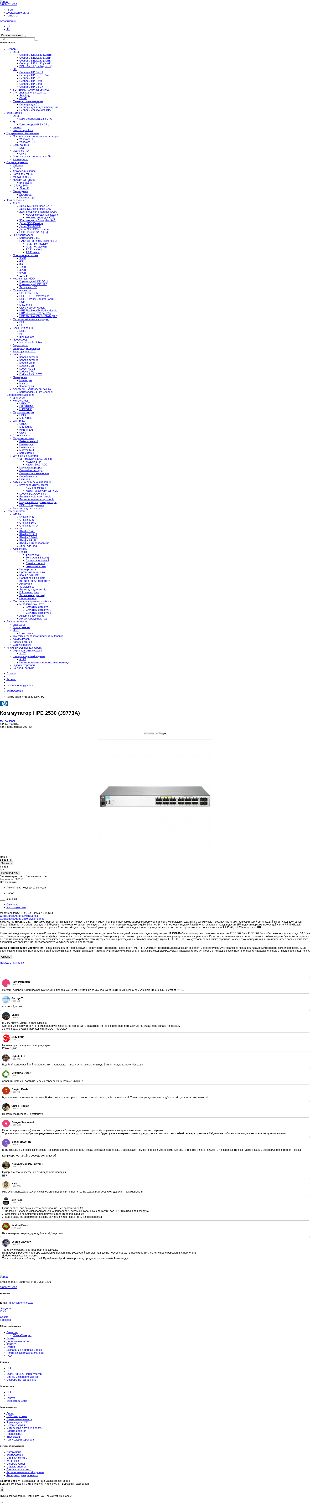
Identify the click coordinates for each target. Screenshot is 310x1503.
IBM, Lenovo (26, 336)
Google (4, 1317)
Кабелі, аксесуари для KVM (42, 490)
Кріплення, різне (29, 592)
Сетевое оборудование (20, 394)
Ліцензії (24, 188)
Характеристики (16, 907)
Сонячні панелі (22, 644)
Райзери (18, 165)
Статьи (10, 1347)
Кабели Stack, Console (32, 493)
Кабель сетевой (28, 441)
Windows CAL (27, 142)
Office (22, 153)
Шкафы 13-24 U (28, 537)
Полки (23, 551)
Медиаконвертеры (30, 467)
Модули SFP (33, 461)
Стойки (17, 514)
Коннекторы (26, 453)
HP (15, 69)
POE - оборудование (31, 505)
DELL (16, 52)
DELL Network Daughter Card (36, 299)
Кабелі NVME (27, 368)
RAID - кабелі (34, 249)
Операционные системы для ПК (32, 156)
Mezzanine (25, 304)
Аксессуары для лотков (33, 618)
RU (8, 29)
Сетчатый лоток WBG (39, 610)
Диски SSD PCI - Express (34, 229)
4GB (22, 261)
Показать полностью (12, 962)
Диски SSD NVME (30, 226)
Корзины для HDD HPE (33, 284)
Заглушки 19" (27, 586)
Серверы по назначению (28, 101)
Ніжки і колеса (27, 598)
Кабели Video (27, 363)
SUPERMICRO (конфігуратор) (31, 89)
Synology (24, 95)
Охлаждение (20, 191)
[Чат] (1, 1487)
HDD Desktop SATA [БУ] (33, 232)
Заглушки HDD (28, 287)
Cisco (22, 432)
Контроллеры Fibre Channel (36, 392)
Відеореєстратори (24, 665)
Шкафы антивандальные (34, 543)
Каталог (11, 679)
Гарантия (12, 1332)
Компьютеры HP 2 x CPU (34, 124)
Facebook (5, 1319)
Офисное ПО (21, 150)
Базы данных (21, 145)
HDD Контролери (23, 235)
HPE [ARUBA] (27, 429)
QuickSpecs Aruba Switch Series (19, 915)
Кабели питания (28, 357)
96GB (22, 258)
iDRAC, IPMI (20, 185)
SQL (22, 147)
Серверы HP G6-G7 (31, 86)
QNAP (23, 98)
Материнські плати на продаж (31, 319)
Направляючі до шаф (32, 578)
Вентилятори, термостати (34, 580)
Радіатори (25, 194)
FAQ (9, 1355)
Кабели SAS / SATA (30, 374)
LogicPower (26, 633)
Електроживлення (17, 621)
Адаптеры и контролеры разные (32, 389)
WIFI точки (19, 421)
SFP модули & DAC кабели (35, 458)
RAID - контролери (37, 243)
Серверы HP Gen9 (30, 81)
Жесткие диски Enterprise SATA (38, 211)
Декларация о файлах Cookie (24, 1349)
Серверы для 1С (29, 104)
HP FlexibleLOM (28, 293)
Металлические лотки (32, 604)
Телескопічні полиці (37, 557)
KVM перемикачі (36, 487)
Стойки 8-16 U (27, 522)
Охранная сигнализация (27, 650)
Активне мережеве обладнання (32, 482)
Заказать (6, 863)
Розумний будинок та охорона (24, 647)
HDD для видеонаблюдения (42, 214)
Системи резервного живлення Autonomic (38, 636)
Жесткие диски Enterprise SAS (37, 220)
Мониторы (25, 380)
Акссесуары (20, 548)
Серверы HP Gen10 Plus (34, 75)
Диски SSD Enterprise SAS (35, 208)
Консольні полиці (36, 566)
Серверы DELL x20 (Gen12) (35, 63)
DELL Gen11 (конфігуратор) (35, 66)
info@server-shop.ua (21, 1302)
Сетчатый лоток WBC (39, 607)
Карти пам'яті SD (23, 174)
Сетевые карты (22, 290)
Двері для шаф (28, 546)
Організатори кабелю (32, 572)
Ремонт (10, 9)
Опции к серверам (17, 162)
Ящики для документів (32, 589)
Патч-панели (27, 447)
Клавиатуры (26, 386)
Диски (16, 203)
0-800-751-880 (8, 4)
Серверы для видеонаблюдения (38, 107)
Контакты (12, 15)
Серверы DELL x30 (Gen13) (35, 60)
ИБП (16, 630)
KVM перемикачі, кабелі (33, 485)
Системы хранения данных (29, 92)
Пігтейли (24, 479)
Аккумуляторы (21, 639)
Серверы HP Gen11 (31, 72)
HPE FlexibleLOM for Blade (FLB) (38, 316)
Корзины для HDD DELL (33, 281)
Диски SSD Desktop (31, 223)
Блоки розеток (27, 569)
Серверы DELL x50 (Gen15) (35, 54)
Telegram (5, 1308)
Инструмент (20, 397)
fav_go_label (7, 721)
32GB (22, 270)
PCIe (22, 301)
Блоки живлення (23, 328)
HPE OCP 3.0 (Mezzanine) (34, 296)
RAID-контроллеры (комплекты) (38, 240)
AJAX (22, 653)
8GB (22, 264)
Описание (12, 904)
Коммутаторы (21, 400)
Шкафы (17, 528)
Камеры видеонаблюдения (29, 656)
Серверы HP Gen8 (30, 84)
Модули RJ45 (27, 450)
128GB (23, 275)
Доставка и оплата (17, 12)
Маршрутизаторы (23, 412)
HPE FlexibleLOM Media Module (38, 310)
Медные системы (23, 438)
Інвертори (19, 624)
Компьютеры (14, 113)
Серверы (12, 49)
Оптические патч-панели (34, 473)
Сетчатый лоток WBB (38, 612)
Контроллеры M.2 (29, 238)
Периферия (20, 377)
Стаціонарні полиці (37, 560)
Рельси (17, 168)
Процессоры (20, 339)
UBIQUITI (25, 403)
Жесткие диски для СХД (40, 217)
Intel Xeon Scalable (30, 342)
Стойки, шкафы (15, 511)
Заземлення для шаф (32, 595)
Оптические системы (25, 456)
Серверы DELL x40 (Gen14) (35, 57)
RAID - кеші (33, 252)
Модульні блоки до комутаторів (38, 502)
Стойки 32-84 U (28, 525)
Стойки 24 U (26, 517)
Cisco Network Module (32, 307)
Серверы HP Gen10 (31, 78)
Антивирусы (20, 159)
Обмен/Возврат (22, 1335)
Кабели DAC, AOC (36, 464)
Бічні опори (33, 554)
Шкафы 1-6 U (27, 531)
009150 (19, 879)
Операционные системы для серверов (36, 136)
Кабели (17, 354)
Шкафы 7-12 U (28, 534)
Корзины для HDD (24, 278)
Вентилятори (27, 197)
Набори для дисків (24, 179)
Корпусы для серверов (26, 348)
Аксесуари (25, 583)
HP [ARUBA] (26, 406)
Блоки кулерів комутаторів (35, 496)
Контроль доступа (23, 668)
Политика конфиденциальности (25, 1352)
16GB (22, 267)
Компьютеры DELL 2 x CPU (35, 118)
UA (8, 26)
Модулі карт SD (22, 177)
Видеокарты (20, 345)
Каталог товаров (11, 35)
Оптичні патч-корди (30, 470)
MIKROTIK (25, 409)
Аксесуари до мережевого (28, 508)
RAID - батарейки (36, 246)
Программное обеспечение (22, 133)
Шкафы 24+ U (27, 540)
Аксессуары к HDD (24, 351)
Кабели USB (26, 365)
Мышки (23, 383)
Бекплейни (25, 182)
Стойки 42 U (26, 519)
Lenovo (17, 127)
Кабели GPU (26, 371)
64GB (22, 272)
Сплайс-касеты (28, 476)
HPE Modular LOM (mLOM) (35, 313)
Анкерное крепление (31, 615)
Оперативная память (25, 255)
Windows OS (26, 139)
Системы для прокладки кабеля (32, 601)
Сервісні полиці (35, 563)
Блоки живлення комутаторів (36, 499)
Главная (11, 673)
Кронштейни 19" (29, 575)
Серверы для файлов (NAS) (36, 110)
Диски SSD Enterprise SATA (35, 206)
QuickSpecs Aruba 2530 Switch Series (22, 918)
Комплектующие (16, 200)
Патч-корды (26, 444)
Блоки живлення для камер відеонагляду (44, 662)
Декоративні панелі (24, 171)
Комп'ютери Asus (23, 130)
